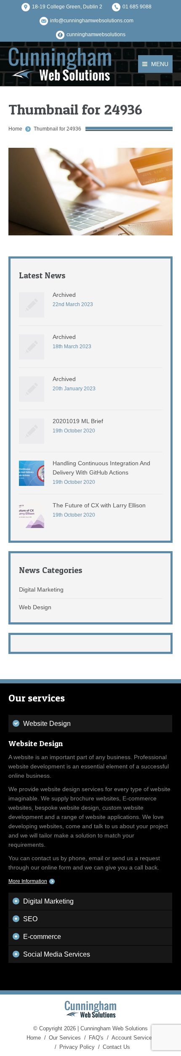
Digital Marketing (41, 589)
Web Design (35, 607)
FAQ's (96, 1038)
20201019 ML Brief (78, 421)
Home (15, 129)
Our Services (65, 1038)
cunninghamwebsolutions (96, 34)
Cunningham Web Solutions (114, 1028)
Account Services (133, 1038)
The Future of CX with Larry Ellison (99, 505)
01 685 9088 (137, 7)
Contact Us (116, 1047)
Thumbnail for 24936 (57, 129)
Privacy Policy (77, 1047)
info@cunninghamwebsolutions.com (91, 21)
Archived (64, 294)
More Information (27, 881)
